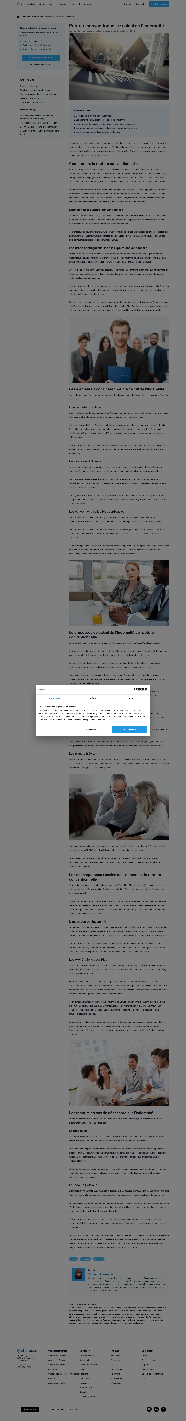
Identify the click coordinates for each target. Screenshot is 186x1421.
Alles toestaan (129, 729)
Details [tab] (93, 698)
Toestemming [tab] (55, 698)
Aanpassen (91, 729)
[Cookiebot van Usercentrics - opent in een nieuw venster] (136, 689)
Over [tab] (131, 698)
